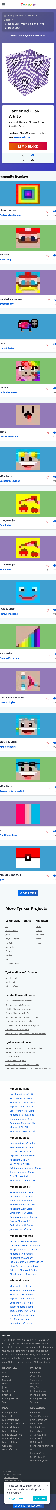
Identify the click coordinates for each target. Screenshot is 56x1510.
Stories (8, 955)
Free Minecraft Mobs (20, 1176)
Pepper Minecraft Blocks (22, 1221)
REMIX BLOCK (28, 146)
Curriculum (36, 1376)
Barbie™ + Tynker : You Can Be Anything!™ (24, 1048)
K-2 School (36, 1438)
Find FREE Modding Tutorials (18, 1021)
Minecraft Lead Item (20, 1286)
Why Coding (36, 1387)
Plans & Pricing (38, 1394)
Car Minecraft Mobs (20, 1163)
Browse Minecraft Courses (17, 1004)
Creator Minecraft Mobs (22, 1143)
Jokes (7, 934)
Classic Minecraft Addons (23, 1274)
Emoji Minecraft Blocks (21, 1212)
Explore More (28, 892)
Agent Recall (11, 978)
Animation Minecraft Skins (23, 1122)
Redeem (34, 1383)
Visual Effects (11, 930)
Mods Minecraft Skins (21, 1098)
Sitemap (6, 1394)
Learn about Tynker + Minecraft (28, 35)
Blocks (7, 19)
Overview (35, 1372)
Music (8, 959)
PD (31, 1449)
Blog (4, 1372)
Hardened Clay (22, 137)
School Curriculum (40, 1416)
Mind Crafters (11, 986)
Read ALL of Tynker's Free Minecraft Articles (25, 1033)
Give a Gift (36, 1379)
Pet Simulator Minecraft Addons (26, 1261)
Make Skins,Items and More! (18, 1000)
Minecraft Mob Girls (20, 1159)
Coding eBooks (10, 1398)
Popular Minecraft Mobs (22, 1155)
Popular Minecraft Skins (22, 1106)
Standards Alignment (41, 1445)
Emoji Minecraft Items (21, 1302)
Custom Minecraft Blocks (23, 1196)
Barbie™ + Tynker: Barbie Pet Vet (20, 1052)
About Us (7, 1376)
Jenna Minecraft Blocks (22, 1229)
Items (38, 938)
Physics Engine (12, 938)
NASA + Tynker (12, 1056)
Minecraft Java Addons (21, 1257)
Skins (38, 926)
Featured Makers (39, 1391)
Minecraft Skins (10, 1419)
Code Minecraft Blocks (21, 1225)
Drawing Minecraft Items (23, 1315)
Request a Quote (39, 1460)
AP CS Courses (38, 1434)
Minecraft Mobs (10, 1427)
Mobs (38, 942)
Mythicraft (10, 982)
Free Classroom (38, 1419)
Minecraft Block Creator (22, 1192)
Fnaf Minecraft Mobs (20, 1151)
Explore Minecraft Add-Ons (17, 1013)
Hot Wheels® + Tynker (15, 1060)
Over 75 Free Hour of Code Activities (22, 1064)
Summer (35, 1402)
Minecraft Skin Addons (21, 1253)
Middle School (38, 1427)
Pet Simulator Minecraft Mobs (25, 1167)
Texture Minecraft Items (22, 1310)
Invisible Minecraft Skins (22, 1094)
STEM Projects (37, 1456)
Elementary (36, 1423)
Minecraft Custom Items (22, 1290)
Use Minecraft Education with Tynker (22, 1025)
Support (6, 1379)
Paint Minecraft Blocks (21, 1200)
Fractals (9, 942)
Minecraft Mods (10, 1442)
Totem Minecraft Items (21, 1306)
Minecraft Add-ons (12, 1434)
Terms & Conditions (12, 1474)
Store (5, 1402)
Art (6, 926)
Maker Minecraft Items (21, 1294)
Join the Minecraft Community (19, 1009)
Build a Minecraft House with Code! (21, 1017)
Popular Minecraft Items (22, 1298)
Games (8, 951)
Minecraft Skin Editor (13, 1423)
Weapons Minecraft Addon (24, 1249)
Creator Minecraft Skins (22, 1110)
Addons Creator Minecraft (23, 1241)
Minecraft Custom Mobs (22, 1180)
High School (36, 1430)
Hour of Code (9, 1449)
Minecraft (33, 15)
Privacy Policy (11, 1477)
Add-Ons (40, 934)
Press (5, 1383)
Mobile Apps (9, 1391)
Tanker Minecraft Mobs (22, 1171)
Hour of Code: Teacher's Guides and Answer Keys (28, 1068)
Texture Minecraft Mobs (22, 1147)
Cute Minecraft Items (21, 1323)
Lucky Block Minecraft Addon (25, 1245)
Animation (10, 947)
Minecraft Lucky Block (21, 1208)
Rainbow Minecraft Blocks (23, 1216)
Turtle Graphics (12, 963)
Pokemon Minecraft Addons (24, 1270)
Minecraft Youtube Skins (22, 1102)
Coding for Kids (15, 15)
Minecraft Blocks (11, 1430)
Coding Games (10, 1412)
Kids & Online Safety (13, 1480)
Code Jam (7, 1445)
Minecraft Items (10, 1438)
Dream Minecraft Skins (22, 1118)
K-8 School (36, 1442)
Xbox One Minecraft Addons (24, 1266)
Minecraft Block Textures (22, 1204)
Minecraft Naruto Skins (22, 1114)
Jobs (4, 1387)
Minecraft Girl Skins (20, 1127)
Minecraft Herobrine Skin (23, 1131)
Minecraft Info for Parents (17, 1029)
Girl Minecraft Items (20, 1319)
